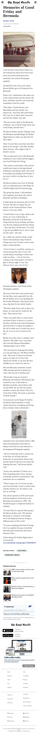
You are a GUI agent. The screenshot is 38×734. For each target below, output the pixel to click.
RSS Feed (27, 717)
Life (8, 683)
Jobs (24, 672)
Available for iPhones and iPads (19, 630)
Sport (8, 680)
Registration (26, 698)
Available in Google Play (18, 635)
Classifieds (26, 676)
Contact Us (10, 699)
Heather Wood (8, 21)
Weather (25, 680)
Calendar (25, 683)
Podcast (26, 721)
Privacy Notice (27, 702)
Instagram (11, 721)
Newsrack (25, 687)
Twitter (10, 717)
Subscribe (10, 702)
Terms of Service (11, 619)
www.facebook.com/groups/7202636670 (19, 543)
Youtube (26, 713)
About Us (9, 695)
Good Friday (21, 551)
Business (9, 676)
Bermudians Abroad (12, 555)
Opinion (9, 687)
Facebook (11, 713)
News (8, 672)
